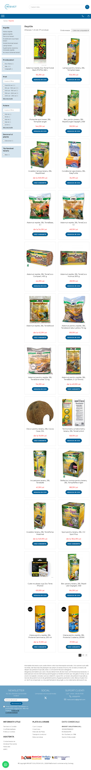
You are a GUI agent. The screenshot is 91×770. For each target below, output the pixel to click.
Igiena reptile (8, 34)
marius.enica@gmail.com (76, 699)
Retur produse (38, 737)
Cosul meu (36, 729)
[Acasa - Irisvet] (13, 7)
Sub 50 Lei (8, 85)
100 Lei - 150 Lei (10, 90)
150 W (7, 119)
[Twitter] (45, 698)
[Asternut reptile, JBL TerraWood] (40, 310)
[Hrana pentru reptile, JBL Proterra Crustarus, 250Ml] (74, 619)
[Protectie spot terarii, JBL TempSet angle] (40, 103)
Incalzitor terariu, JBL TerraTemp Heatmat (40, 533)
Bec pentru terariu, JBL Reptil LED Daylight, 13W (73, 585)
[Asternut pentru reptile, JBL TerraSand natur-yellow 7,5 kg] (74, 310)
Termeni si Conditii (9, 726)
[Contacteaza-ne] (82, 16)
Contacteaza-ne (9, 741)
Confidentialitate (9, 729)
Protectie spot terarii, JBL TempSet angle (40, 120)
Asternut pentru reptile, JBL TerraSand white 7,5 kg (40, 378)
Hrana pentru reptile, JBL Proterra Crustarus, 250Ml (73, 636)
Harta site (6, 746)
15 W (6, 117)
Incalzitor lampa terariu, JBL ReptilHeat (40, 172)
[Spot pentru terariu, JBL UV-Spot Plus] (74, 516)
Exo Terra (8, 64)
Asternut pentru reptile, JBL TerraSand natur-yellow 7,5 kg (73, 327)
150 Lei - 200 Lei (10, 93)
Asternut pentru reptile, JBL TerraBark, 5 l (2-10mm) (73, 378)
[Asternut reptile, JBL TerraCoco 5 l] (74, 207)
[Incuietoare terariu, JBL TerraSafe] (40, 464)
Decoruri (8, 141)
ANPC (5, 749)
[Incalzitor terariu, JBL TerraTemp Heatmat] (40, 516)
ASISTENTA (8, 737)
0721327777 (76, 696)
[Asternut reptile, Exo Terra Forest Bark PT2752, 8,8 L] (40, 52)
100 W (7, 114)
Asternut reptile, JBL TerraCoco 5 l (73, 224)
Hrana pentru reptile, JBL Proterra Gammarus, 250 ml (40, 636)
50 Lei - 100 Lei (10, 88)
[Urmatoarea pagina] (86, 655)
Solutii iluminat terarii (10, 43)
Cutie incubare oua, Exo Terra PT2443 (40, 585)
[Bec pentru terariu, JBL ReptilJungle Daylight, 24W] (74, 103)
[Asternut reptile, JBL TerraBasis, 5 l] (40, 207)
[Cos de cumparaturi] (88, 16)
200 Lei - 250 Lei (10, 96)
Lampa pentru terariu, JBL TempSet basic (74, 69)
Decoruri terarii (8, 36)
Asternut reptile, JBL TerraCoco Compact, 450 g (40, 275)
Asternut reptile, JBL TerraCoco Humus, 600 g (73, 275)
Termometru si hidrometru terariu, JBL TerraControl (73, 430)
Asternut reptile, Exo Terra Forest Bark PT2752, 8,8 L (40, 69)
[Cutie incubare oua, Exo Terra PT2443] (40, 567)
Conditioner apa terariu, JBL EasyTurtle (73, 172)
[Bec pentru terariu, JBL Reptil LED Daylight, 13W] (74, 567)
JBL (6, 66)
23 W (7, 125)
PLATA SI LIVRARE (41, 722)
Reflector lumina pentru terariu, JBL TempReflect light (73, 481)
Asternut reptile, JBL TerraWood (40, 326)
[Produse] (3, 16)
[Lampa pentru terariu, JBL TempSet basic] (74, 52)
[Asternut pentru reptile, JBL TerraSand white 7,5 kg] (40, 361)
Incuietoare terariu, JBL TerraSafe (40, 481)
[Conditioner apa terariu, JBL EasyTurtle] (74, 155)
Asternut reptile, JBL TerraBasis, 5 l (40, 224)
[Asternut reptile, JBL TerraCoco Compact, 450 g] (40, 258)
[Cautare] (87, 7)
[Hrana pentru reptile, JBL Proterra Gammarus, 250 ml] (40, 619)
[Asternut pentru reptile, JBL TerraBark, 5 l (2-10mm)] (74, 361)
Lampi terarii (7, 45)
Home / (5, 21)
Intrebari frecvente (10, 744)
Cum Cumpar (37, 726)
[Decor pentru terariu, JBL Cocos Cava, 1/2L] (40, 413)
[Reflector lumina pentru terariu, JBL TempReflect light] (74, 464)
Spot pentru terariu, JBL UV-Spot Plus (74, 533)
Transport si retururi (39, 734)
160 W (7, 122)
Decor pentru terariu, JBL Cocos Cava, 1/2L (40, 430)
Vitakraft (8, 69)
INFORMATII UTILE (11, 722)
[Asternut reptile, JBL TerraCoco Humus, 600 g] (74, 258)
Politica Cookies (9, 732)
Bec (6, 155)
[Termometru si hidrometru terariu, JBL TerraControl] (74, 413)
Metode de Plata (39, 732)
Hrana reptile (7, 31)
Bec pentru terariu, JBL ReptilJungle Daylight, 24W (73, 120)
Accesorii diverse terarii (11, 52)
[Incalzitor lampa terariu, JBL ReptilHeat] (40, 155)
